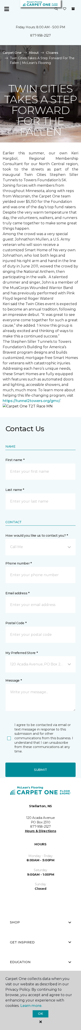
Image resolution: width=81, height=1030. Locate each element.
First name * (15, 459)
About (34, 53)
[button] (56, 9)
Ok (40, 1014)
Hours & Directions (40, 831)
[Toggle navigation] (6, 9)
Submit (40, 770)
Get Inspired (22, 942)
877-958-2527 (40, 35)
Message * (13, 680)
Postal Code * (15, 623)
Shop (15, 922)
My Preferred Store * (21, 652)
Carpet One (12, 53)
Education (20, 962)
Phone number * (18, 563)
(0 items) (73, 8)
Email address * (17, 593)
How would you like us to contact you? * (36, 535)
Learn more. (31, 1006)
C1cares (52, 53)
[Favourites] (64, 9)
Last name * (14, 489)
